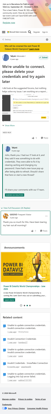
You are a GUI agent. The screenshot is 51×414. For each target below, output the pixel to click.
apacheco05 (26, 366)
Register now (9, 22)
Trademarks (7, 404)
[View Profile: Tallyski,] (7, 149)
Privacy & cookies (25, 399)
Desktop (8, 39)
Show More (10, 125)
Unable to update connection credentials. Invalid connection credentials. (26, 326)
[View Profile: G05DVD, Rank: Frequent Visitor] (5, 216)
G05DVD (13, 214)
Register (36, 32)
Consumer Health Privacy (37, 408)
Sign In (45, 32)
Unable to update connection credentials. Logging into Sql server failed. (26, 375)
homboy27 (22, 342)
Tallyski (13, 56)
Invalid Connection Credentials (21, 338)
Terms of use (40, 399)
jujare (20, 356)
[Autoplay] (21, 305)
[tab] (24, 305)
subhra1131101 (25, 380)
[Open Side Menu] (4, 32)
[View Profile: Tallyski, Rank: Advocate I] (5, 57)
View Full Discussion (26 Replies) (17, 208)
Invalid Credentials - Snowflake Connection (27, 363)
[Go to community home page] (17, 32)
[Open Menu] (47, 40)
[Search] (29, 32)
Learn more (34, 49)
